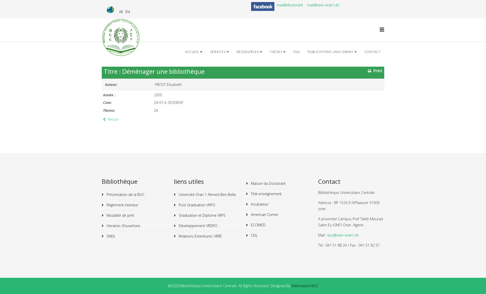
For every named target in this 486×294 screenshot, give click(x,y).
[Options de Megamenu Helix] (382, 30)
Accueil (192, 52)
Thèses (276, 52)
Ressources (248, 52)
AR (121, 11)
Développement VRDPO (197, 225)
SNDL (110, 236)
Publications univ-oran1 (331, 52)
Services (218, 52)
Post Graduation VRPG (196, 205)
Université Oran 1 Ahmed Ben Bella (207, 194)
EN (127, 11)
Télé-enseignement (266, 193)
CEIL (254, 235)
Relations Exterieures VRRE (200, 236)
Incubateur (259, 204)
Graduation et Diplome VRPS (202, 215)
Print (377, 71)
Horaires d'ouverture (123, 225)
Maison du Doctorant (268, 183)
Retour (113, 119)
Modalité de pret (120, 215)
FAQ (296, 52)
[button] (474, 282)
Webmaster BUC (304, 285)
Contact (372, 52)
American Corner (264, 214)
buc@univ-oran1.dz (343, 235)
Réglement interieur (122, 205)
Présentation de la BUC (125, 194)
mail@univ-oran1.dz (323, 5)
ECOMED (258, 225)
